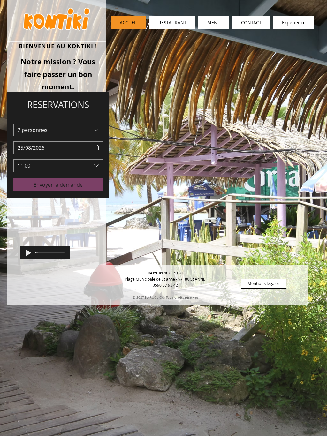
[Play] (28, 253)
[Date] (96, 148)
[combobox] (58, 130)
